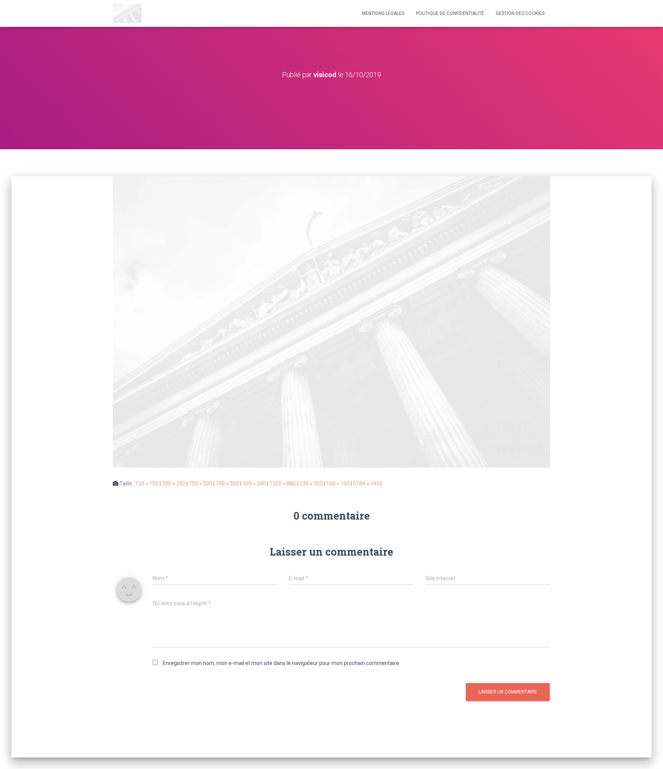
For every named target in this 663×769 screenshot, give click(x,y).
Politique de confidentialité (450, 13)
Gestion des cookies (520, 13)
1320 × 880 (282, 483)
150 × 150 (146, 483)
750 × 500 (200, 483)
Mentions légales (383, 13)
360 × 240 (254, 483)
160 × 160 (338, 483)
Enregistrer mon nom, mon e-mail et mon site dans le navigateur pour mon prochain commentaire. (281, 663)
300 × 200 (173, 483)
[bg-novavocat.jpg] (331, 321)
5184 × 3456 (368, 483)
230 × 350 (311, 483)
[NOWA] (127, 13)
